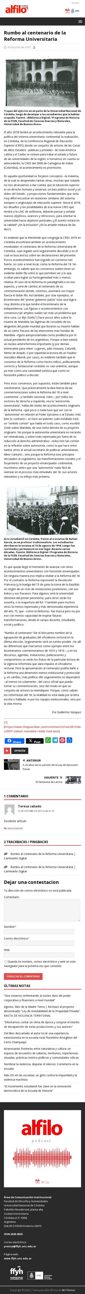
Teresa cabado (29, 806)
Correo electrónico (16, 938)
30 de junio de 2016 (19, 47)
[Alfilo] (42, 15)
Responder (15, 828)
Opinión (19, 750)
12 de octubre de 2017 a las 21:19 (36, 811)
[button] (79, 21)
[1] (36, 317)
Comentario (11, 897)
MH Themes (68, 1290)
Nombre (9, 927)
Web (7, 950)
